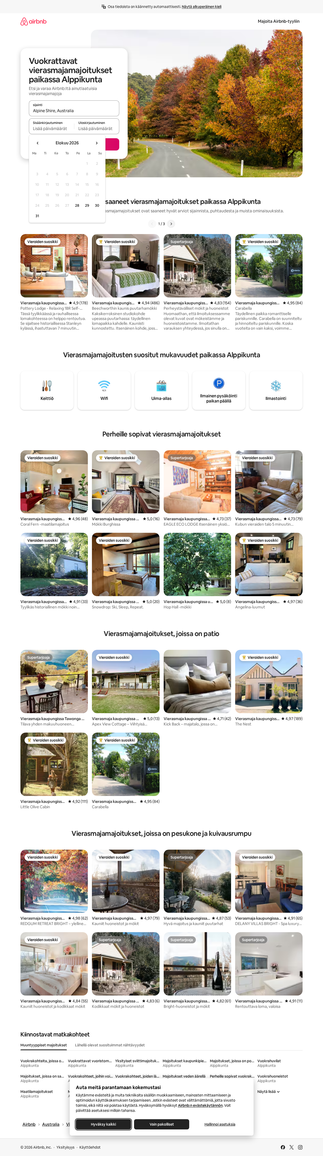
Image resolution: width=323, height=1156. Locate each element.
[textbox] (51, 128)
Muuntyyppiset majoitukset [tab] (43, 1045)
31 (37, 216)
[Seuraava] (171, 224)
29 (87, 205)
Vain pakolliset (161, 1124)
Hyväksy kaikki (103, 1124)
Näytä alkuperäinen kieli (201, 6)
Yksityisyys (65, 1147)
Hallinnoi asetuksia (219, 1124)
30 (97, 205)
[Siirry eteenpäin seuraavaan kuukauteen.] (96, 143)
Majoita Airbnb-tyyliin (279, 21)
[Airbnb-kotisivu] (33, 21)
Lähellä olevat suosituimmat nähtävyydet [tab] (110, 1045)
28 (77, 205)
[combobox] (74, 111)
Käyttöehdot (90, 1147)
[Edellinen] (152, 224)
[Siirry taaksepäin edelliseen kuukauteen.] (37, 143)
